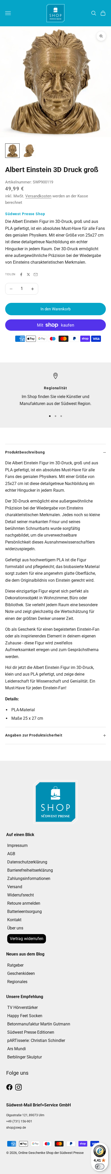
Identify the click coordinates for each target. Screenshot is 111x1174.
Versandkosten (38, 196)
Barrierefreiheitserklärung (30, 870)
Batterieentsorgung (24, 911)
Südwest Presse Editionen (30, 1032)
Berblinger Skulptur (24, 1057)
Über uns (15, 928)
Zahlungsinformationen (28, 878)
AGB (11, 853)
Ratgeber (15, 965)
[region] (55, 390)
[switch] (99, 1166)
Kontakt (14, 919)
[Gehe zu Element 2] (29, 150)
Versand (14, 886)
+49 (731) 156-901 (19, 1121)
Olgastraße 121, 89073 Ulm (25, 1115)
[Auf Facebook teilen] (21, 274)
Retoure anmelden (23, 903)
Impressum (17, 845)
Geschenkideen (21, 973)
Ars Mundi (16, 1048)
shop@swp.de (16, 1127)
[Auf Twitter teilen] (28, 274)
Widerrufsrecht (20, 895)
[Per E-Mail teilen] (36, 274)
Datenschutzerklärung (27, 862)
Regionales (17, 981)
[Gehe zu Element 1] (12, 150)
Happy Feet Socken (24, 1015)
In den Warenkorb (55, 309)
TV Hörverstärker (22, 1007)
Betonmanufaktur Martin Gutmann (38, 1024)
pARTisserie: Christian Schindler (36, 1040)
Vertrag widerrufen (26, 938)
